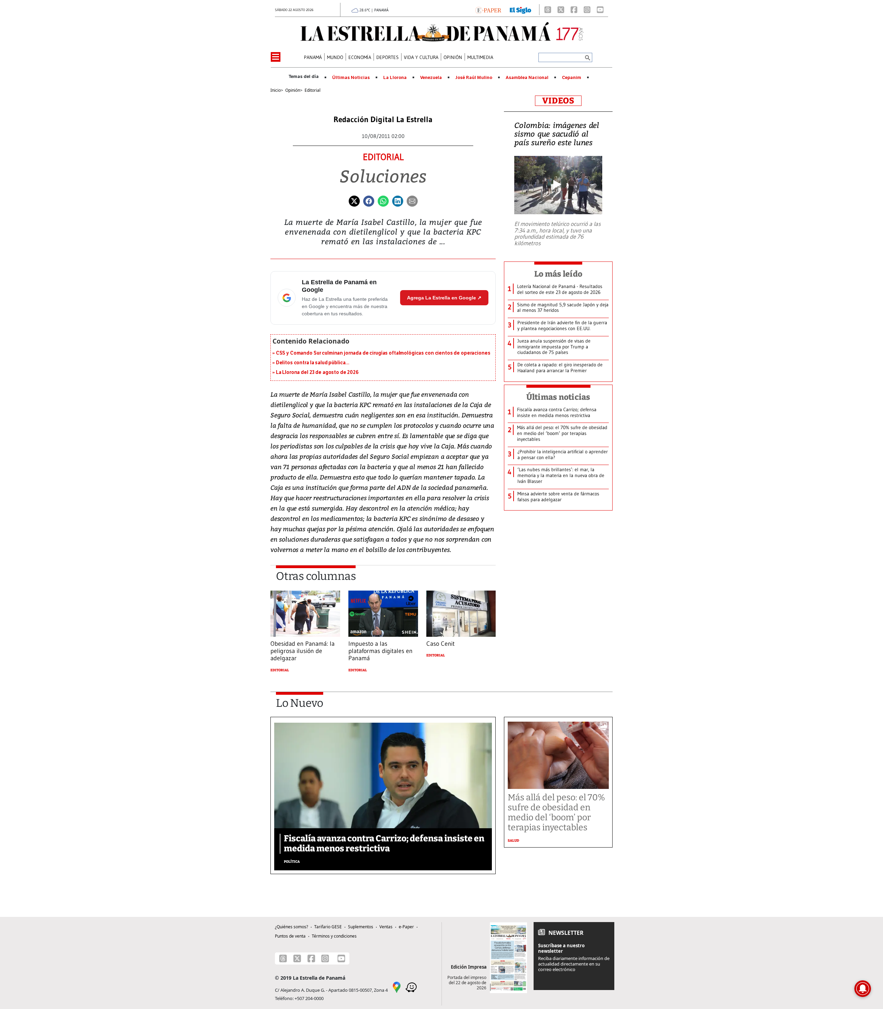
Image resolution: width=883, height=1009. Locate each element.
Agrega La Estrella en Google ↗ (444, 297)
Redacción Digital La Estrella (383, 119)
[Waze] (411, 986)
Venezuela (431, 77)
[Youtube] (600, 9)
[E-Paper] (488, 9)
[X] (560, 9)
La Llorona (395, 77)
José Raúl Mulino (473, 77)
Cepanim (571, 77)
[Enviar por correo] (412, 200)
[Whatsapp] (383, 200)
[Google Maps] (396, 986)
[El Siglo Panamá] (520, 9)
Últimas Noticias (351, 77)
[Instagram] (587, 9)
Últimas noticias (558, 397)
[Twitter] (354, 200)
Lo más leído (558, 274)
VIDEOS (558, 101)
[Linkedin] (397, 200)
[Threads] (547, 9)
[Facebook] (574, 9)
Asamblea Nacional (527, 77)
